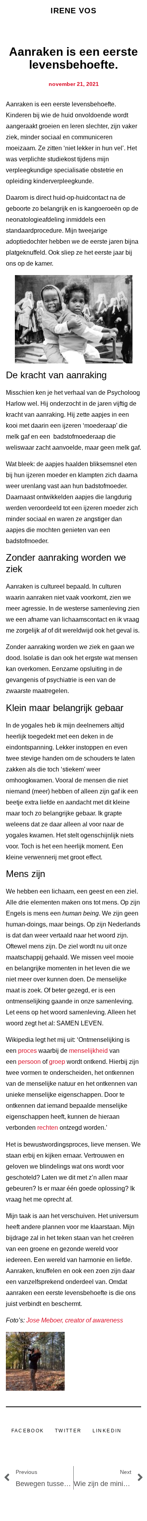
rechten (47, 1127)
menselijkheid (88, 1050)
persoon (29, 1061)
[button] (27, 1431)
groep (57, 1061)
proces (27, 1050)
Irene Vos (74, 10)
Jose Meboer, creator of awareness (75, 1320)
